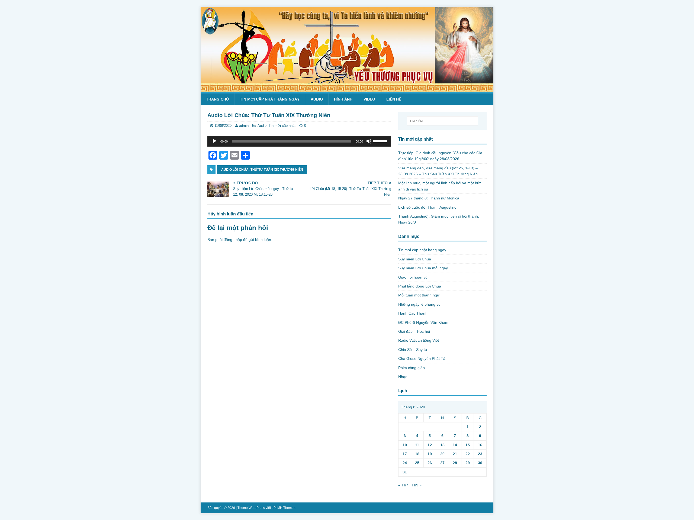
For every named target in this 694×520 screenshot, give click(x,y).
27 (442, 463)
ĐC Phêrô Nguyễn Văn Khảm (423, 322)
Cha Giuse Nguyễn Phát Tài (422, 358)
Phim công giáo (411, 368)
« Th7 (403, 485)
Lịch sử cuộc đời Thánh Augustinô (427, 207)
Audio (317, 99)
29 (467, 463)
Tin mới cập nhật (282, 126)
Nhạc (402, 376)
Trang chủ (217, 99)
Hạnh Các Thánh (413, 313)
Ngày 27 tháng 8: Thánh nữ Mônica (428, 198)
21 (455, 454)
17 (405, 454)
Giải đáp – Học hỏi (414, 331)
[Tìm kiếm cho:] (442, 120)
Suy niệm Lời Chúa (414, 259)
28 (455, 463)
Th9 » (417, 485)
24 (405, 463)
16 (480, 445)
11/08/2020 (223, 126)
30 (480, 463)
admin (244, 126)
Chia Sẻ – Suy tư (412, 349)
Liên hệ (393, 99)
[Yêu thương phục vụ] (347, 89)
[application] (299, 141)
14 (455, 445)
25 (417, 463)
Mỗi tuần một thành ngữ (418, 295)
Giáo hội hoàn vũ (413, 277)
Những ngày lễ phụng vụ (419, 304)
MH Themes (286, 508)
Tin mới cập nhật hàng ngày (270, 99)
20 (442, 454)
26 (430, 463)
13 (442, 445)
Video (369, 99)
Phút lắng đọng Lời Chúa (419, 286)
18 (417, 454)
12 (430, 445)
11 (417, 445)
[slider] (380, 141)
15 (467, 445)
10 (405, 445)
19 (430, 454)
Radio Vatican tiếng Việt (418, 340)
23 (480, 454)
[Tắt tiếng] (369, 141)
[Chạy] (214, 141)
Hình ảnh (343, 99)
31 (405, 472)
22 (467, 454)
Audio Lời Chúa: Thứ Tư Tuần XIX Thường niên (262, 170)
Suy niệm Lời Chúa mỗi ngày (423, 268)
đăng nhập (233, 239)
